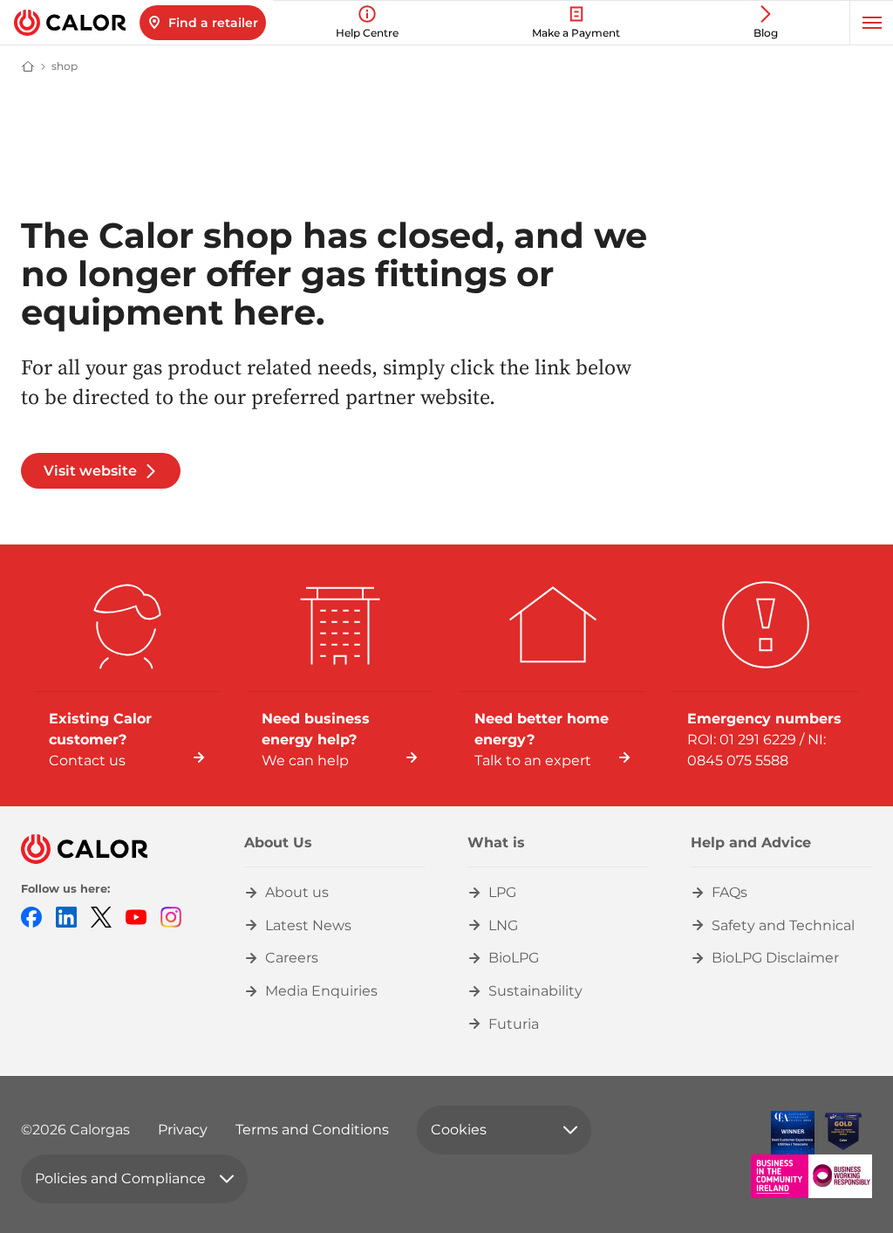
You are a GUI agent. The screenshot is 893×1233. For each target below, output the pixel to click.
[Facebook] (31, 916)
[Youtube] (136, 916)
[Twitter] (101, 916)
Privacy (183, 1129)
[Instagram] (170, 916)
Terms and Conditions (312, 1129)
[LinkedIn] (66, 916)
